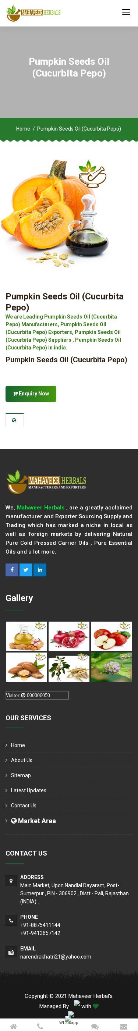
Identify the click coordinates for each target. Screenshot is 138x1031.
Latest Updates (28, 790)
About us (21, 760)
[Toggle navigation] (126, 12)
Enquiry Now (33, 394)
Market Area (36, 821)
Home (23, 129)
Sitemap (21, 775)
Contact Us (23, 805)
